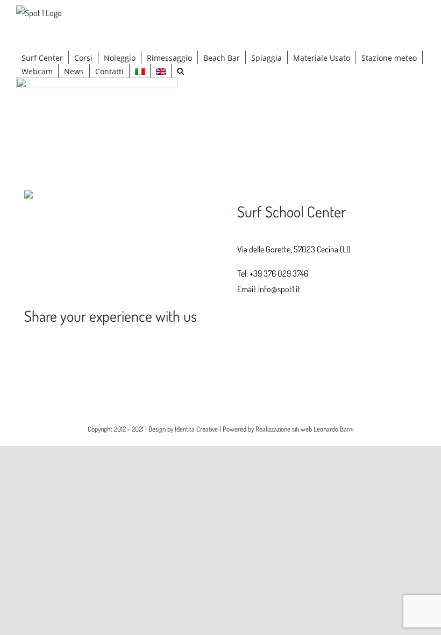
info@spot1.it (279, 289)
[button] (180, 70)
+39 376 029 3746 (279, 273)
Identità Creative (196, 429)
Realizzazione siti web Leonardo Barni (304, 429)
